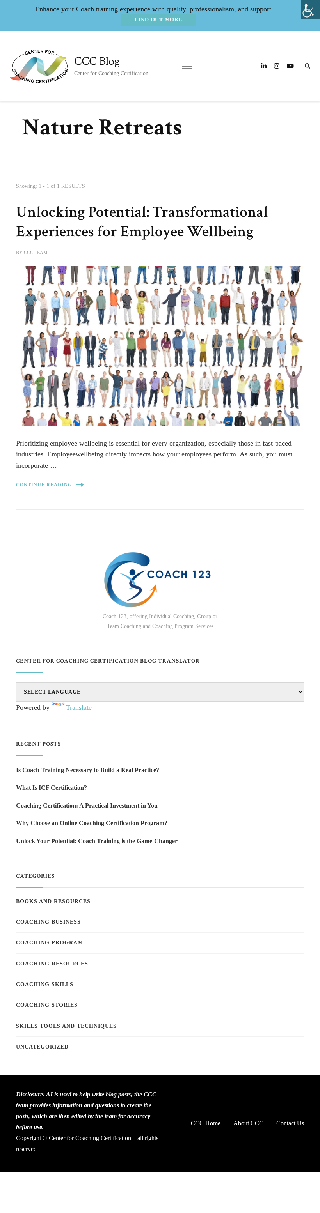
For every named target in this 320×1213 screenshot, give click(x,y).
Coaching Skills (44, 984)
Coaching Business (48, 922)
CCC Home (205, 1123)
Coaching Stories (47, 1005)
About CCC (248, 1123)
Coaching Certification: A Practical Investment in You (87, 805)
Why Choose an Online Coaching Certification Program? (91, 823)
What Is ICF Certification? (51, 787)
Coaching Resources (52, 964)
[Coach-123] (160, 580)
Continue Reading (44, 485)
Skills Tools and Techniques (66, 1026)
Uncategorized (42, 1047)
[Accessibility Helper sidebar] (310, 9)
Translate (79, 707)
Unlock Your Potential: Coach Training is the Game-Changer (97, 841)
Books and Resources (53, 901)
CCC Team (36, 252)
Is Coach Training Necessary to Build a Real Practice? (87, 770)
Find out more (158, 20)
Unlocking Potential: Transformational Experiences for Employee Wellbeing (142, 222)
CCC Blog (97, 61)
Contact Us (290, 1123)
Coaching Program (49, 943)
